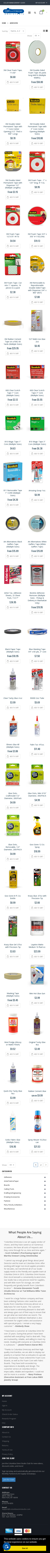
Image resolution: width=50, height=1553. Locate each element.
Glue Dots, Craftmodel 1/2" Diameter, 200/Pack (12, 795)
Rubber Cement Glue (37, 1091)
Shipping (5, 1441)
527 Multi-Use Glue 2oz (37, 340)
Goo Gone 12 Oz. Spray (37, 845)
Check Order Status (10, 1414)
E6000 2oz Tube (37, 698)
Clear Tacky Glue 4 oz (12, 698)
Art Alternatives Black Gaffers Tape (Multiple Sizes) (13, 544)
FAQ (3, 1423)
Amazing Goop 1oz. (37, 490)
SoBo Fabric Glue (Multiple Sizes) (12, 1140)
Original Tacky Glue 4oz (37, 1043)
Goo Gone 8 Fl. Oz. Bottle (13, 897)
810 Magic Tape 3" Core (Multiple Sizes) (37, 442)
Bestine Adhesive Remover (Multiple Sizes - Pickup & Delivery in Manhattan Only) (37, 598)
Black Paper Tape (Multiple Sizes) (12, 650)
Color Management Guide (14, 3)
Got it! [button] (25, 1548)
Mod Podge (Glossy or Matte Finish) (12, 1043)
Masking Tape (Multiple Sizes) (12, 994)
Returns (5, 1445)
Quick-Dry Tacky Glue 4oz (13, 1092)
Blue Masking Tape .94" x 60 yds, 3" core (37, 650)
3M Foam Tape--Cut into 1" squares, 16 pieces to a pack (13, 285)
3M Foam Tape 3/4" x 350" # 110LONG (37, 235)
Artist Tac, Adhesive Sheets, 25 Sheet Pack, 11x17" (12, 595)
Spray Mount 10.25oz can (37, 1140)
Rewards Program (9, 1418)
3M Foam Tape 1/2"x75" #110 (12, 235)
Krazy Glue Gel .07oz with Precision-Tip (13, 945)
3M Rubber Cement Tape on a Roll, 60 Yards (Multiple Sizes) (13, 341)
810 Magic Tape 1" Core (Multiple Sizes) (13, 442)
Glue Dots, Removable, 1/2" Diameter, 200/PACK (13, 847)
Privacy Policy (7, 1454)
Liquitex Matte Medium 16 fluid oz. (37, 945)
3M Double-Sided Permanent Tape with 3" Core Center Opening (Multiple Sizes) (37, 129)
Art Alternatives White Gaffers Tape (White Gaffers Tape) (37, 544)
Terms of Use (7, 1450)
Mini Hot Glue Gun (37, 993)
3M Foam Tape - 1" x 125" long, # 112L (37, 181)
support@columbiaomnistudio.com (16, 1509)
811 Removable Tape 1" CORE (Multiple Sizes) (13, 493)
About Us (5, 1432)
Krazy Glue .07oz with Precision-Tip (37, 897)
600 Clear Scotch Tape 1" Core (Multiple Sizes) (13, 393)
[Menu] (29, 12)
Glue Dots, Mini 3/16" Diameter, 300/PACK (37, 794)
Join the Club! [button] (8, 1479)
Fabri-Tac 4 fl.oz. (37, 744)
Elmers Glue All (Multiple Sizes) (12, 745)
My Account (40, 3)
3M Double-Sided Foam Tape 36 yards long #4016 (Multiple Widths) (37, 74)
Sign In (4, 1405)
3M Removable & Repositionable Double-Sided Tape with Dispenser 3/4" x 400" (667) (37, 288)
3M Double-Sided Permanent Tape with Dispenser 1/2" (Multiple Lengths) (12, 184)
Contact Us (6, 1437)
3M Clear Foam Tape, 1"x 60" (12, 71)
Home (4, 23)
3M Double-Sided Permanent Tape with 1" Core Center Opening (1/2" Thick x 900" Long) (12, 129)
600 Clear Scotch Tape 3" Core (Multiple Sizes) (37, 393)
